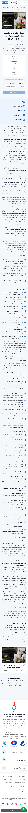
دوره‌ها (21, 7)
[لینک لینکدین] (7, 804)
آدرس (24, 766)
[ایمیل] (4, 759)
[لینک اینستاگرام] (16, 804)
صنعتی (18, 7)
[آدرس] (4, 768)
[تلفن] (4, 752)
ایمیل (24, 758)
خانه (24, 7)
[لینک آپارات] (12, 804)
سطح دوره (11, 83)
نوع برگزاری (20, 83)
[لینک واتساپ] (20, 804)
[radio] (23, 86)
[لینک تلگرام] (25, 804)
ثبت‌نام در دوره (14, 93)
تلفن (25, 751)
